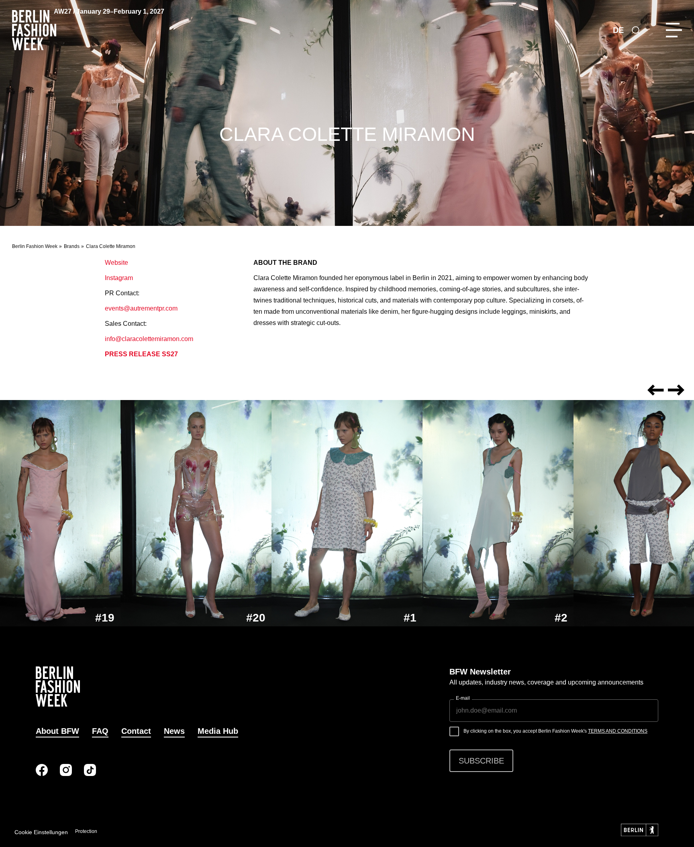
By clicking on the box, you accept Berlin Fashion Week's (555, 731)
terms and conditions (617, 731)
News (174, 731)
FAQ (100, 731)
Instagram (119, 277)
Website (116, 262)
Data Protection (80, 831)
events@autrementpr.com (141, 308)
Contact (136, 731)
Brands (72, 246)
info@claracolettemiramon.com (149, 338)
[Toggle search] (636, 30)
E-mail (463, 698)
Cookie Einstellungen (41, 832)
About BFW (57, 731)
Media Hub (218, 731)
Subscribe (481, 760)
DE (618, 30)
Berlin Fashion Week (34, 246)
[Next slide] (676, 390)
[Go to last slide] (656, 390)
